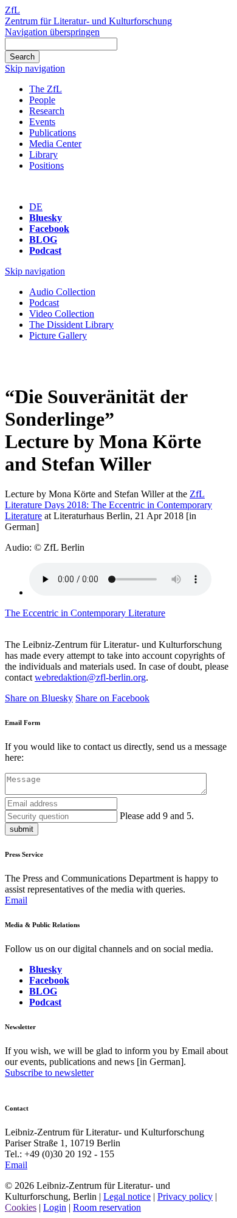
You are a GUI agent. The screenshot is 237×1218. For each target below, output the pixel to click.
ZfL (12, 10)
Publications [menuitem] (52, 133)
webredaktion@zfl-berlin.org (90, 677)
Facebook (49, 228)
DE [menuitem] (36, 207)
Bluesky (45, 218)
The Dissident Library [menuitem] (71, 324)
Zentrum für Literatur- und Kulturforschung (88, 21)
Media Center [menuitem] (55, 143)
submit (21, 829)
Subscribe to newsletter (49, 1072)
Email (16, 900)
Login (54, 1207)
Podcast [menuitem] (44, 303)
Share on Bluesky (39, 698)
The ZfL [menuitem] (45, 89)
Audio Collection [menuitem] (62, 292)
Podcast (45, 250)
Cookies (20, 1207)
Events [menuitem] (42, 122)
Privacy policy (185, 1196)
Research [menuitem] (46, 111)
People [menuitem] (42, 100)
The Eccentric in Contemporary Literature (85, 613)
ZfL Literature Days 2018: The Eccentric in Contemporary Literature (108, 505)
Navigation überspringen (52, 32)
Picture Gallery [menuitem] (58, 335)
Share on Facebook (112, 698)
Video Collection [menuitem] (61, 313)
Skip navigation (35, 68)
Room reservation (107, 1207)
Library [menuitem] (43, 154)
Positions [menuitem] (46, 165)
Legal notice (127, 1196)
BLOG (43, 239)
